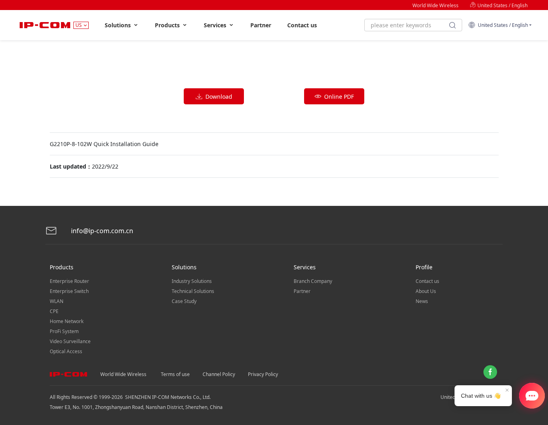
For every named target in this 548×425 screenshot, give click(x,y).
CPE (54, 311)
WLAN (56, 301)
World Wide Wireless (435, 5)
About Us (426, 291)
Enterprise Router (69, 281)
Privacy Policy (263, 374)
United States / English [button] (501, 25)
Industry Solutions (192, 281)
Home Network (66, 321)
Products (168, 25)
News (422, 301)
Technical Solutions (193, 291)
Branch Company (313, 281)
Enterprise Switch (69, 291)
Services (216, 25)
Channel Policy (219, 374)
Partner (260, 25)
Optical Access (66, 351)
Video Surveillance (70, 341)
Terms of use (175, 374)
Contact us (302, 25)
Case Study (184, 301)
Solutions (118, 25)
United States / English (502, 5)
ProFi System (64, 331)
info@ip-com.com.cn (101, 230)
